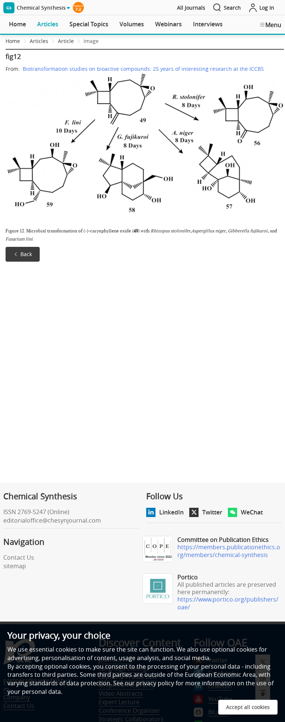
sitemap (14, 566)
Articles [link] (39, 40)
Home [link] (13, 40)
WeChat (252, 512)
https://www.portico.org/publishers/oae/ (227, 603)
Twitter (212, 512)
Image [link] (91, 40)
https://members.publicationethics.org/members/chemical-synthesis (228, 551)
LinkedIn (171, 512)
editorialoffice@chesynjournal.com (52, 520)
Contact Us (18, 557)
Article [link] (66, 40)
